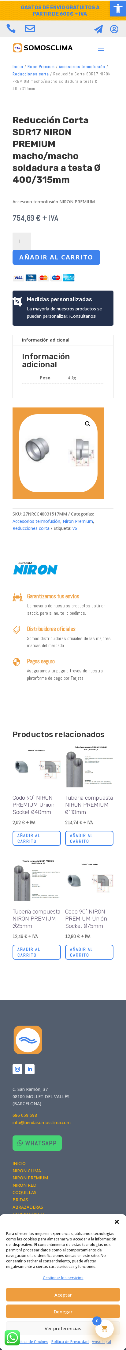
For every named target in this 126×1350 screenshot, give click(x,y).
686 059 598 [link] (25, 1115)
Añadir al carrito (56, 257)
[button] (117, 1222)
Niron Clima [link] (27, 1171)
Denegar (63, 1311)
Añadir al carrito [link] (28, 838)
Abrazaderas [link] (28, 1207)
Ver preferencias (63, 1328)
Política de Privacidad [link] (70, 1341)
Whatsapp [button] (41, 1143)
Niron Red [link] (24, 1185)
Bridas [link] (20, 1200)
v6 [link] (74, 528)
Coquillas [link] (24, 1192)
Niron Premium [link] (41, 66)
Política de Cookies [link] (31, 1341)
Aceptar (63, 1295)
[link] (118, 8)
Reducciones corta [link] (31, 74)
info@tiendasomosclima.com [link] (42, 1122)
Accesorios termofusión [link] (82, 66)
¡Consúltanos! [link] (82, 316)
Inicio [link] (18, 66)
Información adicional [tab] (45, 340)
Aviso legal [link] (101, 1341)
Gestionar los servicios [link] (63, 1277)
